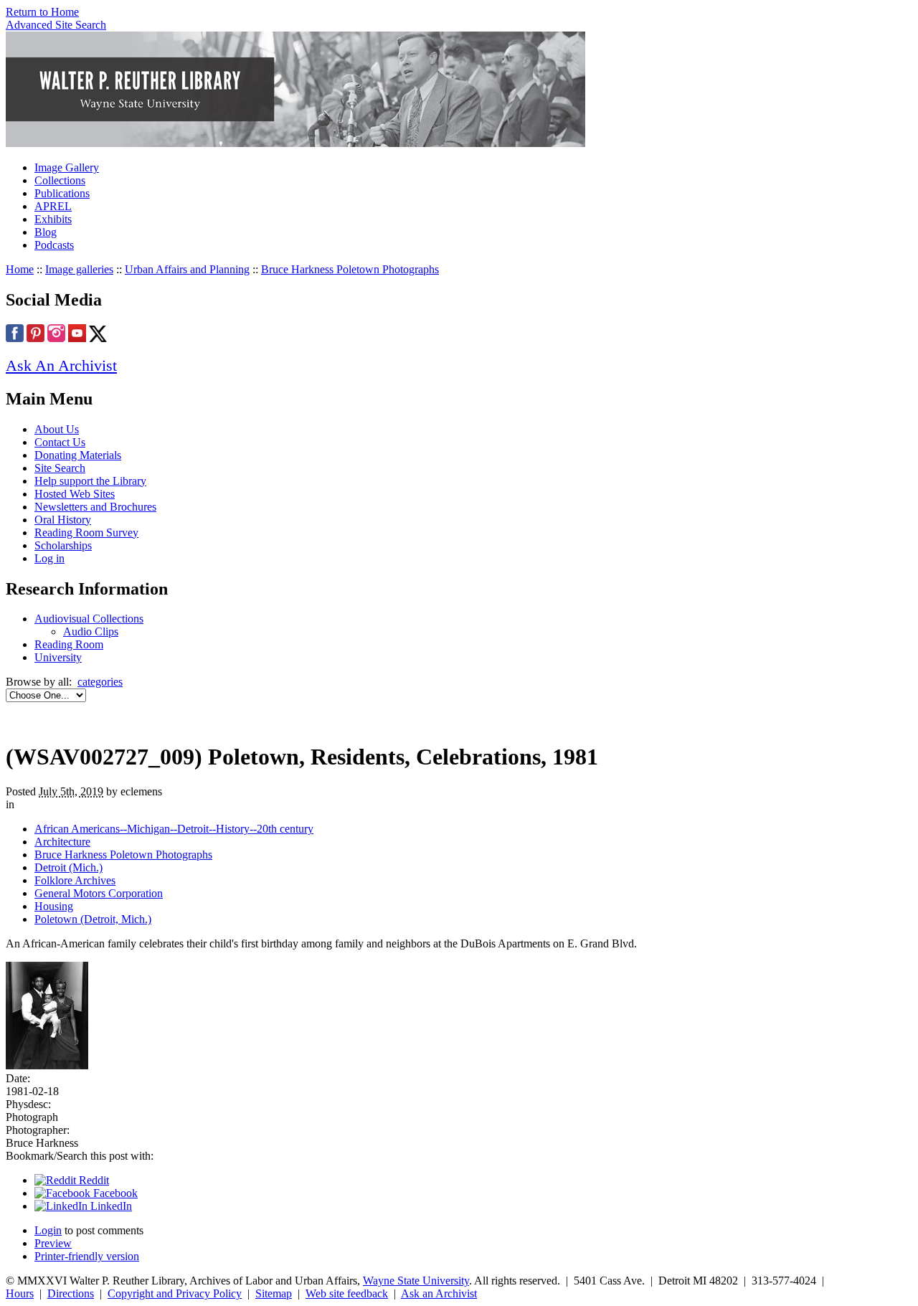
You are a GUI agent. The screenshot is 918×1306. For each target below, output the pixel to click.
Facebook (114, 1193)
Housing (53, 906)
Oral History (62, 520)
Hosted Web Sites (74, 494)
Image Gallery (66, 167)
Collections (59, 180)
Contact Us (59, 442)
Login (48, 1230)
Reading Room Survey (86, 532)
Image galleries (79, 269)
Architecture (62, 842)
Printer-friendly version (86, 1256)
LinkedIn (109, 1206)
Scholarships (63, 545)
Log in (49, 558)
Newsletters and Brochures (95, 507)
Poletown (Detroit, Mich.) (92, 919)
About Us (56, 429)
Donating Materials (77, 455)
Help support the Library (90, 481)
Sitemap (273, 1293)
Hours (20, 1293)
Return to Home (42, 12)
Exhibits (53, 219)
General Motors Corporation (98, 893)
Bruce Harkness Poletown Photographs (350, 269)
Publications (62, 193)
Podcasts (54, 245)
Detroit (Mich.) (68, 867)
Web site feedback (347, 1293)
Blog (45, 232)
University (58, 657)
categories (100, 682)
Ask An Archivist (61, 365)
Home (20, 269)
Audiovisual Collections (88, 618)
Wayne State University (416, 1280)
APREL (53, 206)
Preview (53, 1243)
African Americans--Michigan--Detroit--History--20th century (173, 829)
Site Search (59, 468)
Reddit (92, 1180)
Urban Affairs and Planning (187, 269)
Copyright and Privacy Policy (175, 1293)
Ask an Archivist (439, 1293)
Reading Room (68, 644)
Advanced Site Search (56, 25)
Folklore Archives (74, 880)
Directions (70, 1293)
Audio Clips (90, 631)
